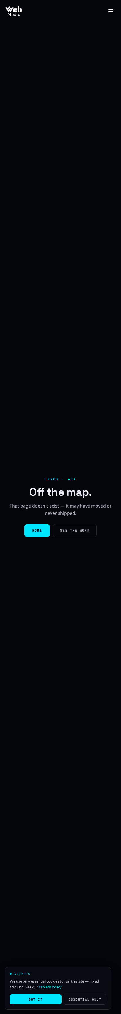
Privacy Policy (50, 987)
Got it (36, 999)
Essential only (85, 999)
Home (37, 530)
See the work (74, 530)
